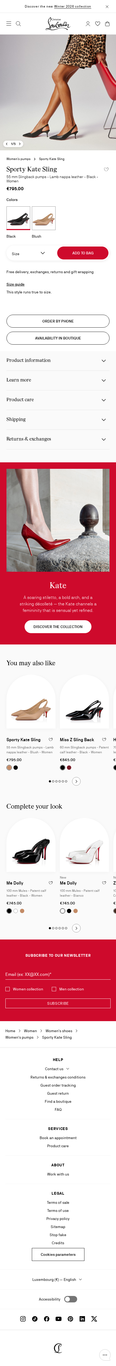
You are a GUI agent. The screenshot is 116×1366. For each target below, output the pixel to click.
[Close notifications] (107, 6)
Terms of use (58, 1210)
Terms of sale (58, 1202)
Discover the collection (58, 627)
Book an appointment (58, 1138)
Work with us (58, 1174)
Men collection (71, 989)
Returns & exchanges (28, 439)
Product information (28, 360)
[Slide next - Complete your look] (76, 928)
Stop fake (58, 1235)
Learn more (18, 380)
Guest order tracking (58, 1085)
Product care (20, 400)
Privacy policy (58, 1218)
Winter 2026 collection (72, 6)
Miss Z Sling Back (77, 739)
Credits (58, 1243)
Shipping (16, 419)
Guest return (58, 1093)
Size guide (15, 284)
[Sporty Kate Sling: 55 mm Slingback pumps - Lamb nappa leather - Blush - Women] (31, 702)
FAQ (58, 1109)
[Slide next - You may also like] (76, 781)
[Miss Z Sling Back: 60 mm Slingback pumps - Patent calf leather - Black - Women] (84, 702)
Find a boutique (58, 1101)
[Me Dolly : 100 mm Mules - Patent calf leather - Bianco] (84, 845)
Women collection (28, 989)
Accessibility (49, 1299)
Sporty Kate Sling (23, 739)
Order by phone (58, 321)
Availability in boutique (58, 338)
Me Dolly (14, 883)
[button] (105, 1355)
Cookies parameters (58, 1254)
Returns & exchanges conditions (58, 1077)
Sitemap (58, 1227)
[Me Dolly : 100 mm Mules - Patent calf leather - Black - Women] (31, 845)
